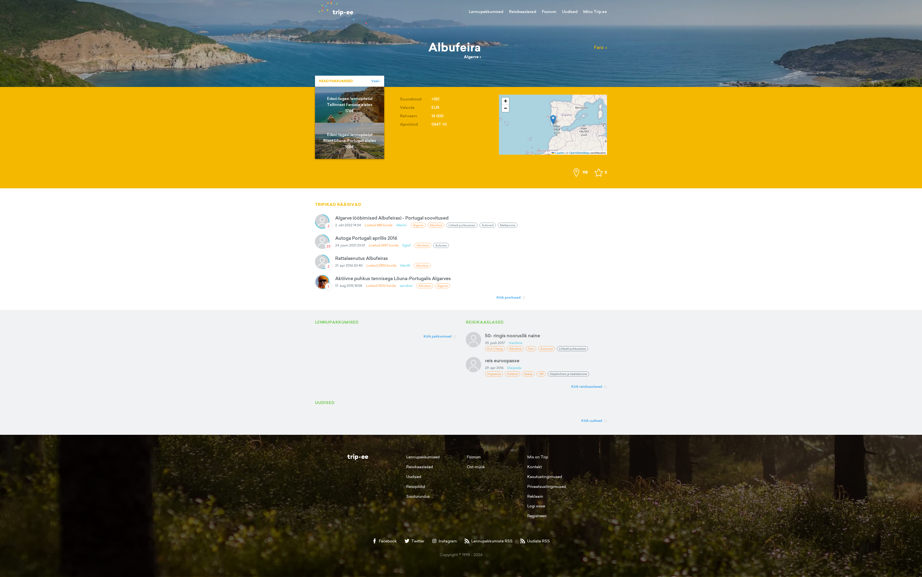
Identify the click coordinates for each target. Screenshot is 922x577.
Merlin (401, 225)
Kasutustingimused (544, 476)
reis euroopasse (502, 360)
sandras (406, 285)
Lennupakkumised (486, 11)
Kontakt (534, 466)
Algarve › (472, 57)
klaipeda (514, 367)
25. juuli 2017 (495, 342)
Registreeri (536, 515)
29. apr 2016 (494, 367)
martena (515, 342)
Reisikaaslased (522, 11)
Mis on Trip (537, 457)
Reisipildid (415, 486)
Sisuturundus (418, 496)
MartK (405, 265)
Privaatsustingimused (546, 486)
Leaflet (559, 153)
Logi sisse (536, 506)
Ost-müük (476, 466)
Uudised (569, 11)
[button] (553, 120)
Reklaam (535, 496)
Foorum (549, 11)
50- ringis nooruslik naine (512, 335)
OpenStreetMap (579, 153)
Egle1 (406, 245)
